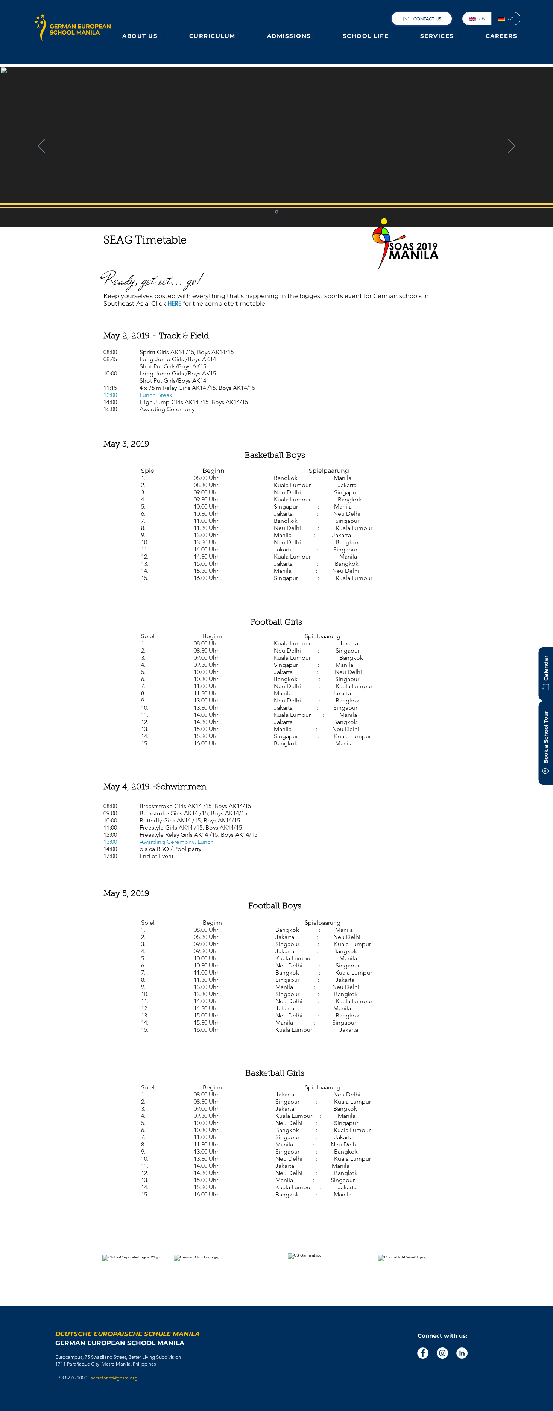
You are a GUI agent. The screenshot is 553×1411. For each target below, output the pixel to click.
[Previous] (41, 146)
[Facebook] (422, 1353)
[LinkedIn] (462, 1353)
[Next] (511, 146)
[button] (141, 35)
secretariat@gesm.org (114, 1378)
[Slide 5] (276, 212)
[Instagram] (442, 1353)
